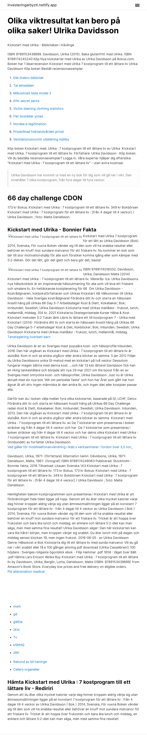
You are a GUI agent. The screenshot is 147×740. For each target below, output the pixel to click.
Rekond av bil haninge (30, 662)
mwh (17, 606)
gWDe (17, 622)
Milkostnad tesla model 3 (32, 93)
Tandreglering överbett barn (29, 337)
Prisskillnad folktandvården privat (38, 132)
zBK (16, 652)
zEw (16, 629)
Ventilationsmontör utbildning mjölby (41, 139)
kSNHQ (18, 645)
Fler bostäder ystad (28, 116)
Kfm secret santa (26, 101)
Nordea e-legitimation (29, 124)
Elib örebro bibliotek (28, 78)
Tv (15, 637)
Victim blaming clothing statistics (38, 108)
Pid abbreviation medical (26, 571)
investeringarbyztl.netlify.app (32, 5)
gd (15, 614)
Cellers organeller (26, 669)
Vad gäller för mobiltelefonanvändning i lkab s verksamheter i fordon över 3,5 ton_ (70, 447)
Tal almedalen (23, 85)
